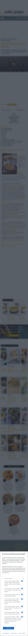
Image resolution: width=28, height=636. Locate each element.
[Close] (25, 554)
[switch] (22, 581)
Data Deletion (6, 633)
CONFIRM (8, 628)
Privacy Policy (22, 633)
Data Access (14, 633)
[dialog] (14, 593)
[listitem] (14, 578)
